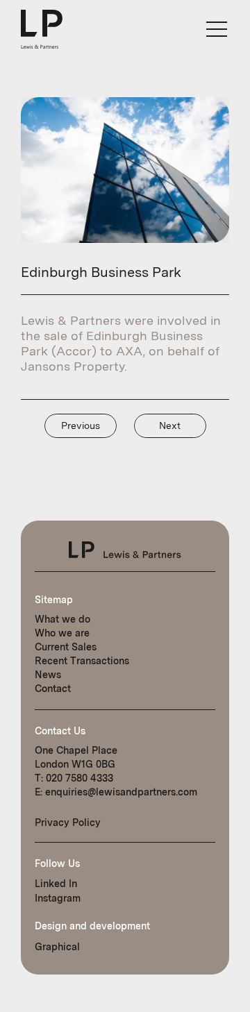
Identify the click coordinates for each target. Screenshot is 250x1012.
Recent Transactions (82, 660)
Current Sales (66, 646)
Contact (53, 688)
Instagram (58, 898)
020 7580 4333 (79, 778)
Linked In (56, 883)
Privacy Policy (68, 822)
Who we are (62, 633)
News (48, 674)
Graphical (57, 946)
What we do (62, 619)
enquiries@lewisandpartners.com (121, 792)
